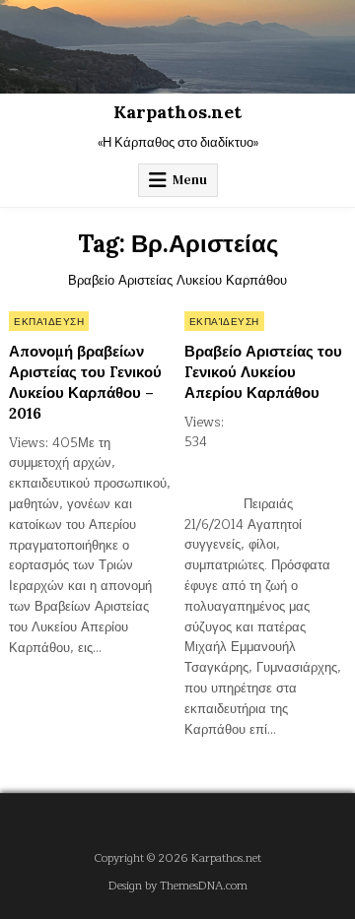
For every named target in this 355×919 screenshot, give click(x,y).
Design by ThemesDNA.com (178, 886)
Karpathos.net (177, 111)
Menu (190, 179)
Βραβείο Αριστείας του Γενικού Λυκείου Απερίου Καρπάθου (263, 372)
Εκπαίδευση (49, 321)
